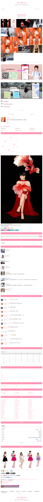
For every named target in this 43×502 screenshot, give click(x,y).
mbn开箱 (2, 130)
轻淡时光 (3, 409)
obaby (4, 303)
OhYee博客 (3, 402)
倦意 (4, 318)
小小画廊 (3, 392)
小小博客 (3, 405)
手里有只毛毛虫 (18, 404)
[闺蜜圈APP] (21, 72)
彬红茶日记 (30, 409)
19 (15, 359)
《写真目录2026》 (7, 106)
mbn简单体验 (31, 130)
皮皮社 (16, 411)
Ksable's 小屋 (31, 415)
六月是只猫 (17, 416)
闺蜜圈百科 (17, 392)
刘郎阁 (3, 406)
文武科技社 (30, 404)
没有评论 (24, 16)
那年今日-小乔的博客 (32, 410)
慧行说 (30, 407)
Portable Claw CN (18, 130)
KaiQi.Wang (31, 416)
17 (3, 359)
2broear (4, 307)
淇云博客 (30, 399)
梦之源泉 (17, 410)
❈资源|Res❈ (30, 491)
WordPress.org (3, 379)
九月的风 (17, 415)
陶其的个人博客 (18, 402)
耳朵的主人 (3, 413)
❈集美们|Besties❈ (37, 491)
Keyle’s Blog (3, 403)
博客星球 (30, 401)
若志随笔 (17, 405)
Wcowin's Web (31, 418)
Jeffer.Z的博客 (17, 408)
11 (9, 358)
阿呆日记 (17, 409)
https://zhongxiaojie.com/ (8, 103)
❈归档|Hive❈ (24, 491)
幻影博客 (17, 418)
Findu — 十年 (8, 334)
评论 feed (2, 377)
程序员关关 (3, 400)
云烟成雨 (3, 407)
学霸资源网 (3, 385)
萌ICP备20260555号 (5, 483)
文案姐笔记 (30, 403)
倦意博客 (17, 413)
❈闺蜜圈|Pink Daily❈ (4, 491)
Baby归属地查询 (31, 393)
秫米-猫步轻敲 (18, 400)
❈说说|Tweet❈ (11, 491)
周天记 (16, 401)
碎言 (16, 407)
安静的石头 (3, 404)
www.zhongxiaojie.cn (5, 480)
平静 (7, 326)
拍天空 (3, 415)
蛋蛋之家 (30, 411)
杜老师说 (30, 406)
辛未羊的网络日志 (4, 401)
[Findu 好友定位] (21, 90)
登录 (1, 372)
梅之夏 (16, 406)
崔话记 (3, 414)
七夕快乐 (8, 299)
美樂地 (16, 399)
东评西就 (17, 414)
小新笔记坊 (3, 412)
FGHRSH (30, 400)
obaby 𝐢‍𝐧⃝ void (6, 101)
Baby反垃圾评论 (4, 393)
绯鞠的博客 (30, 412)
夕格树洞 (3, 410)
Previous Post (11, 114)
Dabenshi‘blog (4, 418)
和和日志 (30, 402)
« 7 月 (2, 364)
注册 (1, 370)
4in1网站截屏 (17, 393)
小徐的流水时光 (4, 399)
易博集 (16, 385)
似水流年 (3, 408)
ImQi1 (16, 403)
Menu (3, 9)
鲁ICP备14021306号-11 (5, 482)
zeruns (4, 330)
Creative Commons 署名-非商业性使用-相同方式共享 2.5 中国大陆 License (25, 479)
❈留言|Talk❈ (8, 315)
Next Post (32, 114)
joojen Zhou (17, 417)
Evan (30, 408)
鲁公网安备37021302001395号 (6, 481)
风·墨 (2, 416)
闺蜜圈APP (30, 392)
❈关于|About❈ (3, 492)
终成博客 (30, 417)
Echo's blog (30, 413)
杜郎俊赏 (30, 405)
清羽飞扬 (3, 411)
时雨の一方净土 (4, 417)
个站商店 (30, 414)
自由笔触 (17, 412)
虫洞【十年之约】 (31, 385)
